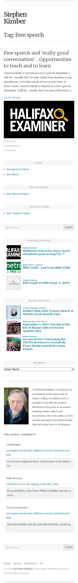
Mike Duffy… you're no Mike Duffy (47, 267)
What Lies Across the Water (35, 322)
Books (17, 563)
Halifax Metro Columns (33, 265)
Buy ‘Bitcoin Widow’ (18, 193)
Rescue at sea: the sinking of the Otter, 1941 (34, 484)
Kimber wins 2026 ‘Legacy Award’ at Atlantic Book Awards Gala (48, 312)
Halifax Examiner (30, 248)
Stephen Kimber (15, 18)
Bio (42, 563)
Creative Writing (30, 308)
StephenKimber (12, 145)
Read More (12, 97)
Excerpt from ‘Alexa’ (18, 169)
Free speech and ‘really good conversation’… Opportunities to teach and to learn (37, 59)
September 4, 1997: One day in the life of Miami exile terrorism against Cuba (46, 328)
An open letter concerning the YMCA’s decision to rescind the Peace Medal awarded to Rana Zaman (44, 344)
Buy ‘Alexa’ (13, 174)
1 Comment (10, 150)
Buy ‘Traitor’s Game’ (18, 213)
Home (7, 563)
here (51, 424)
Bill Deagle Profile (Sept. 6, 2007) (46, 283)
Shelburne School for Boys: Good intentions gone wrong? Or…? (46, 252)
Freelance (42, 308)
